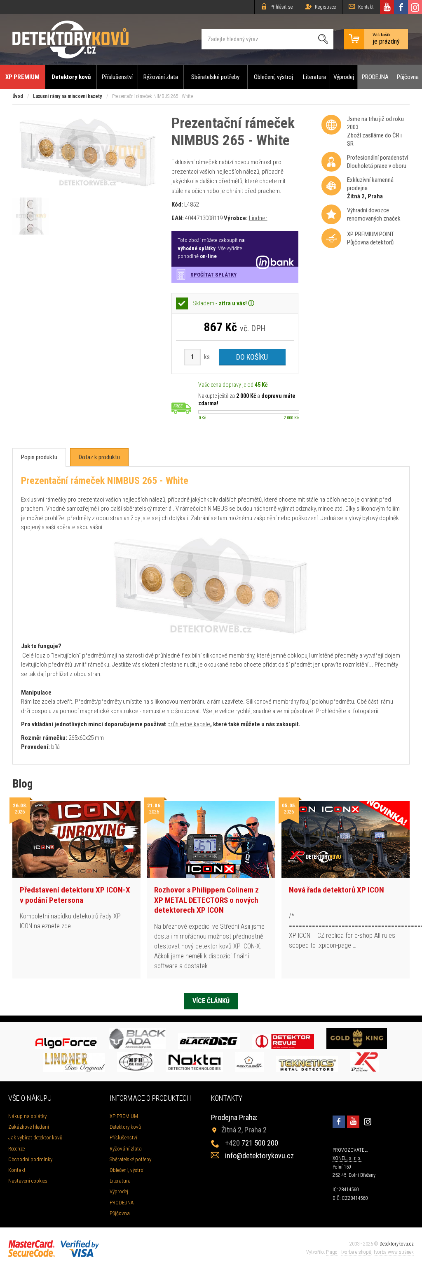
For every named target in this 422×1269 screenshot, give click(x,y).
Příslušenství (117, 77)
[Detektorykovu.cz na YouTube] (387, 7)
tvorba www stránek (394, 1252)
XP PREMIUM (22, 77)
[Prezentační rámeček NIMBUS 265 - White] (88, 189)
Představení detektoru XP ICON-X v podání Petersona (75, 895)
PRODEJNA (375, 77)
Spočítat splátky (213, 275)
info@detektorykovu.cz (259, 1155)
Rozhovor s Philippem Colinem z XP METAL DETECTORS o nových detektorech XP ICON (206, 900)
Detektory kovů (71, 77)
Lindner (258, 218)
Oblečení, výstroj (273, 77)
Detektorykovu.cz (397, 1244)
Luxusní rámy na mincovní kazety (67, 96)
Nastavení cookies (27, 1181)
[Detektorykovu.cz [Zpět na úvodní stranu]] (70, 39)
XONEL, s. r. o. (347, 1158)
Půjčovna (408, 77)
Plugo (332, 1252)
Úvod (17, 96)
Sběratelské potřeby (215, 77)
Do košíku (252, 357)
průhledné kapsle (188, 724)
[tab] (39, 457)
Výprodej (343, 77)
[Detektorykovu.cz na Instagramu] (415, 7)
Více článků (211, 1001)
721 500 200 (251, 1143)
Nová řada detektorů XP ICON (336, 890)
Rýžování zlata (160, 77)
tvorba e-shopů (356, 1252)
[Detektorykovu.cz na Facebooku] (401, 7)
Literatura (314, 77)
